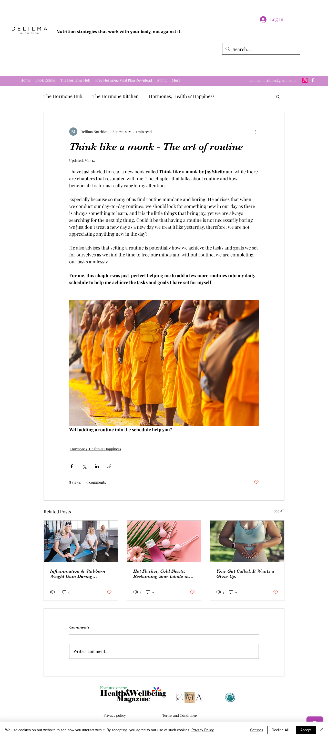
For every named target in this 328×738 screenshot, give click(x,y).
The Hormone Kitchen (116, 96)
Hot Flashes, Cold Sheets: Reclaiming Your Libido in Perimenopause (161, 574)
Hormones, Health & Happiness (181, 96)
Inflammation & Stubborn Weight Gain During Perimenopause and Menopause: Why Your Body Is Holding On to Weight (79, 574)
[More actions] (256, 131)
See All (279, 510)
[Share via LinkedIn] (96, 466)
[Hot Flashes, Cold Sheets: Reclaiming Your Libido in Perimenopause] (164, 541)
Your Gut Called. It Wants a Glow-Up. (245, 574)
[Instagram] (305, 80)
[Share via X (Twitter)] (84, 466)
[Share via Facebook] (71, 466)
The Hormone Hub (63, 96)
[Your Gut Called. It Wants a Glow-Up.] (247, 541)
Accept (305, 729)
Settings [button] (256, 729)
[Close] (322, 730)
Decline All (280, 729)
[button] (277, 96)
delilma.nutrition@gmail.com (272, 80)
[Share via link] (109, 466)
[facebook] (312, 80)
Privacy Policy (202, 729)
